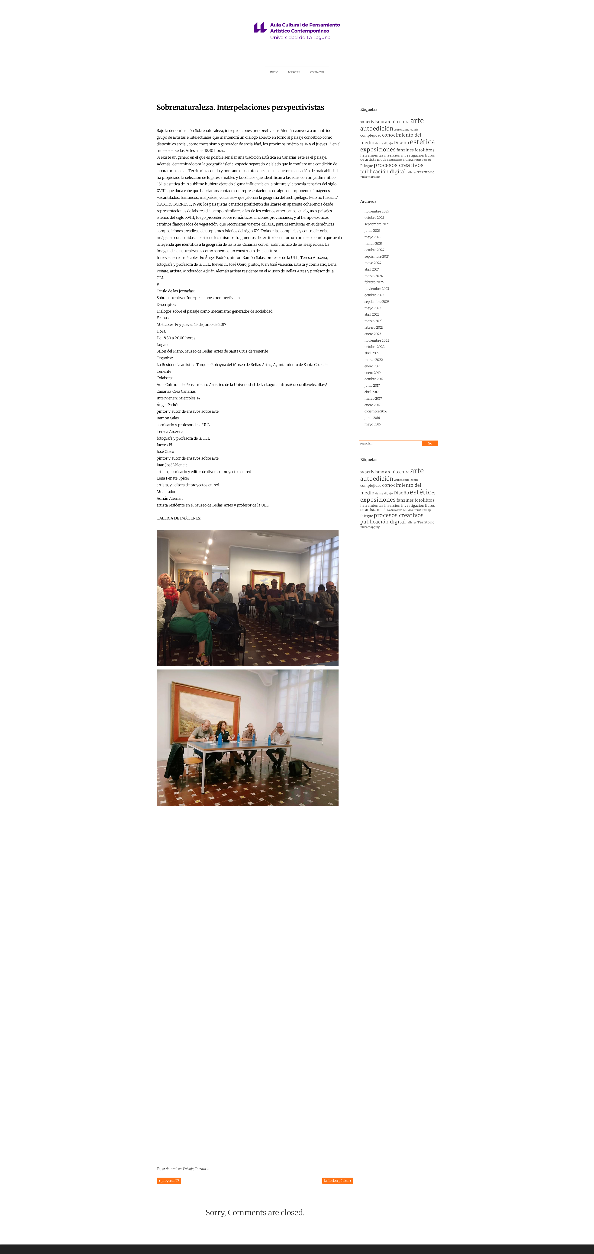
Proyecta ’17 (170, 1181)
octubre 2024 (374, 250)
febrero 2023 (374, 327)
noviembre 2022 (377, 340)
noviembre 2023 (377, 289)
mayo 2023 (373, 308)
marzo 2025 (374, 244)
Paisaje (188, 1169)
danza (379, 143)
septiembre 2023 (377, 302)
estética (422, 142)
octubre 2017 (374, 379)
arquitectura (397, 121)
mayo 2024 (373, 263)
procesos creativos (399, 165)
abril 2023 (372, 314)
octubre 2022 (374, 347)
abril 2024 (372, 269)
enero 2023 (373, 334)
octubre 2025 (374, 218)
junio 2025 (373, 231)
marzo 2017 (373, 398)
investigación (412, 155)
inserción (392, 155)
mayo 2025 (373, 237)
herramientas (372, 155)
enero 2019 (373, 373)
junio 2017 (372, 385)
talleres (412, 172)
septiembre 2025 (377, 224)
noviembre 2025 (377, 211)
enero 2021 (373, 366)
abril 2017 (372, 392)
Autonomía (402, 129)
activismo (374, 121)
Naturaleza (173, 1169)
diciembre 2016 (376, 411)
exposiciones (378, 149)
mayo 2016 (373, 424)
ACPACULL (294, 72)
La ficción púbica (336, 1181)
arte (417, 120)
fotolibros (425, 150)
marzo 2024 (374, 276)
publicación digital (383, 172)
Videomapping (370, 176)
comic (414, 129)
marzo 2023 (374, 321)
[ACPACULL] (297, 48)
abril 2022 (372, 353)
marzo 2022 (374, 360)
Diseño (401, 142)
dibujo (388, 143)
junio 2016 (372, 418)
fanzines (405, 150)
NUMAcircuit (412, 159)
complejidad (370, 135)
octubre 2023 (374, 295)
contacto (317, 72)
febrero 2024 (374, 282)
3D (362, 122)
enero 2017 (373, 405)
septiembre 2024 (377, 256)
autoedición (377, 128)
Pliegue (366, 166)
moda (382, 159)
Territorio (202, 1169)
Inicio (274, 72)
